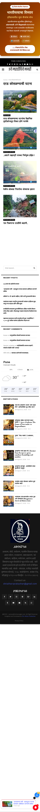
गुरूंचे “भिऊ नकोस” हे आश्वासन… (24, 435)
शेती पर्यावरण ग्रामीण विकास (9, 152)
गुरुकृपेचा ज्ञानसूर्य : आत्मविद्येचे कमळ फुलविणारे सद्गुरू (25, 467)
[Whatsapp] (31, 602)
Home (5, 80)
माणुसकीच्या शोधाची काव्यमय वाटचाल (20, 335)
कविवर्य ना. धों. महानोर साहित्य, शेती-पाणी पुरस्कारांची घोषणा (19, 296)
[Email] (19, 602)
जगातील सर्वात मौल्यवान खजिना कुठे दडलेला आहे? (25, 482)
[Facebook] (4, 596)
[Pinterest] (22, 596)
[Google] (28, 596)
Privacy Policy (19, 621)
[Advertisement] (20, 243)
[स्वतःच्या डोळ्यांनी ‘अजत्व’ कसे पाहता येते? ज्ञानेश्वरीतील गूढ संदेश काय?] (8, 409)
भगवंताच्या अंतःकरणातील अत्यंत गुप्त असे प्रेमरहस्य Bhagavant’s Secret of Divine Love (25, 498)
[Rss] (25, 602)
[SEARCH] (34, 268)
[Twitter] (10, 596)
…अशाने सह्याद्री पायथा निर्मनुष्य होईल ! (19, 155)
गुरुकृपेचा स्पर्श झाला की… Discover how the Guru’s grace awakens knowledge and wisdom (25, 454)
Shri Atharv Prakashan (29, 616)
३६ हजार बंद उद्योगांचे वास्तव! (11, 284)
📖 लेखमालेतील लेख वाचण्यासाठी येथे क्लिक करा (20, 49)
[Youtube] (13, 602)
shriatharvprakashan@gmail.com (20, 583)
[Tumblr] (7, 602)
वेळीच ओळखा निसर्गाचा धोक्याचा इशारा (19, 189)
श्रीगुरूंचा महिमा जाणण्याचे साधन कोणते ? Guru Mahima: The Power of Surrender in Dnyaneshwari (25, 423)
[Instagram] (16, 596)
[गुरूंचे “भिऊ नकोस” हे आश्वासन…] (8, 440)
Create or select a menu (18, 61)
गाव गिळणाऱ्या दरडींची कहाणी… (15, 223)
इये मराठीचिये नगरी (20, 69)
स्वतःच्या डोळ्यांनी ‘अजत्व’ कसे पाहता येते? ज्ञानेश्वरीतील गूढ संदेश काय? (25, 406)
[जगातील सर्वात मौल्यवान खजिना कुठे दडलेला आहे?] (8, 486)
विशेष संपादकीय (7, 115)
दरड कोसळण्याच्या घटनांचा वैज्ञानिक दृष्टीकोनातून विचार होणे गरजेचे (17, 120)
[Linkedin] (34, 596)
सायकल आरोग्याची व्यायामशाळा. (20, 353)
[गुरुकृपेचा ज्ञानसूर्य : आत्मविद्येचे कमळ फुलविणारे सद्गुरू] (8, 470)
